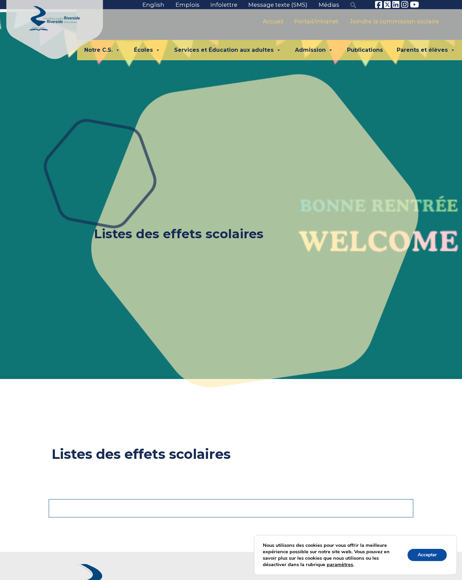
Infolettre (223, 4)
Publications (365, 50)
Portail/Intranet (316, 21)
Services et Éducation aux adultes (224, 50)
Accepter (427, 555)
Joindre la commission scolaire (394, 21)
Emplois (188, 4)
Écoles (143, 50)
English (153, 4)
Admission (310, 50)
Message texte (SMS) (277, 4)
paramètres (340, 564)
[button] (353, 4)
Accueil (273, 21)
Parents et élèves (422, 50)
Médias (329, 4)
